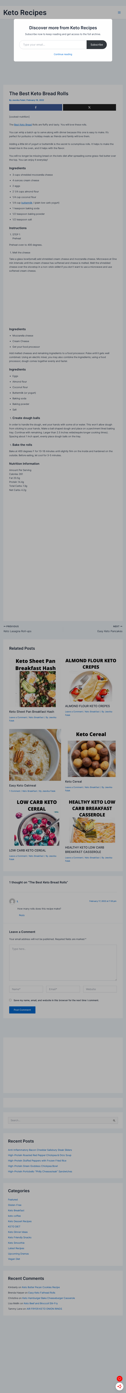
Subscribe (97, 44)
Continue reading (63, 54)
